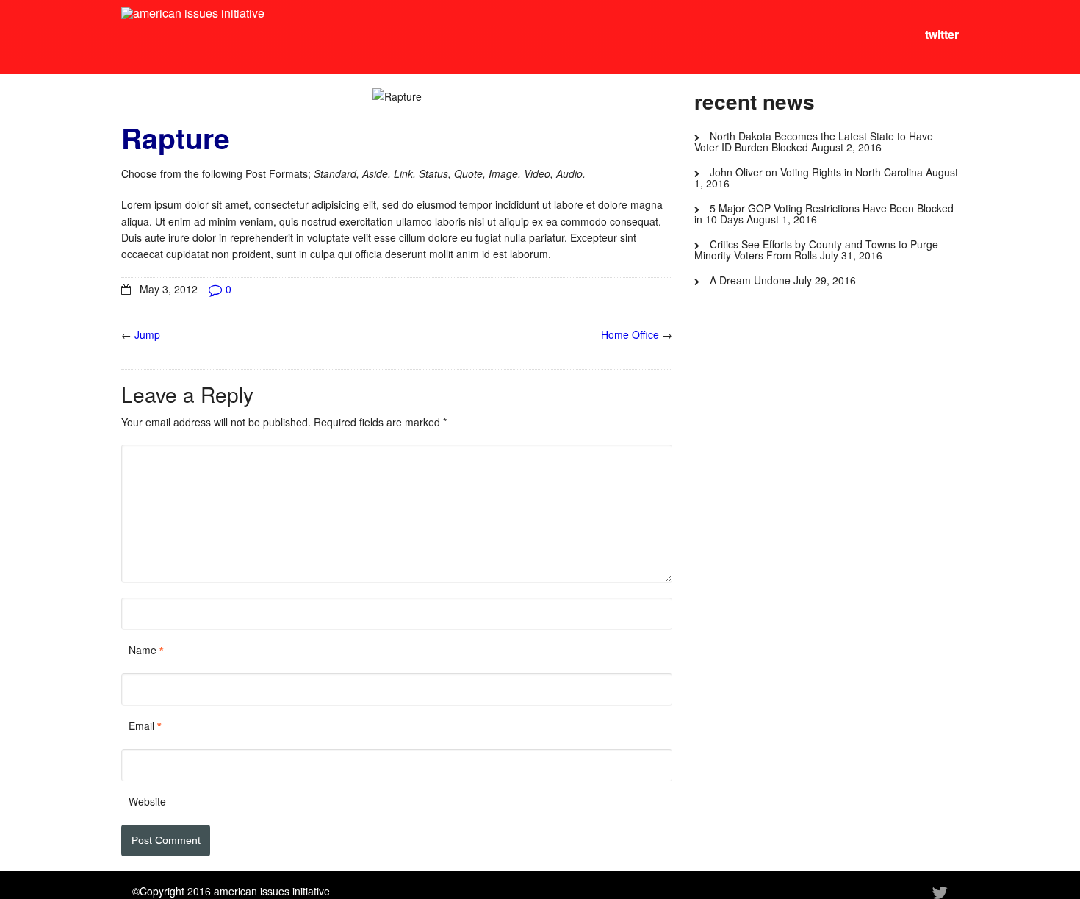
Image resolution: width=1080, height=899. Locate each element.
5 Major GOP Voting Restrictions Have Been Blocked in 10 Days (824, 213)
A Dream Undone (750, 280)
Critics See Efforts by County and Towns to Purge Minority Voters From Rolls (816, 249)
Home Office (630, 334)
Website (147, 801)
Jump (147, 334)
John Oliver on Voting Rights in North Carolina (816, 172)
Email (141, 725)
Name (142, 649)
